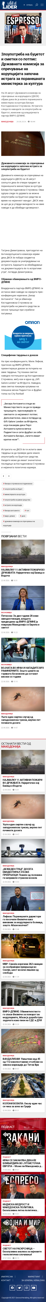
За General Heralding (33, 1280)
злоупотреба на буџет (13, 489)
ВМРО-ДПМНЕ (10, 516)
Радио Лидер (9, 5)
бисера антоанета (12, 511)
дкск (23, 516)
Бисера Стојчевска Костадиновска (18, 484)
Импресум (7, 1276)
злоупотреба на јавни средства (17, 500)
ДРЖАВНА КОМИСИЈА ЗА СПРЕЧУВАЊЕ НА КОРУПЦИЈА (19, 523)
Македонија (7, 121)
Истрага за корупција (13, 505)
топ (27, 511)
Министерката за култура (15, 494)
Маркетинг (34, 1276)
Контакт (6, 1280)
